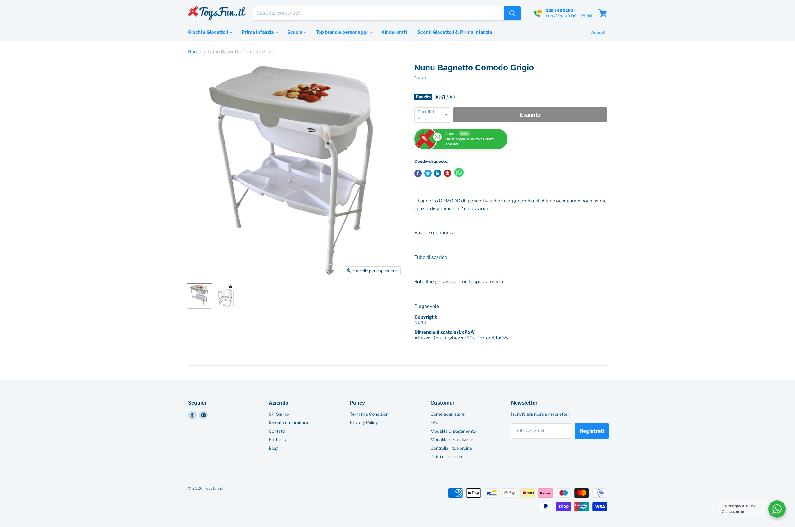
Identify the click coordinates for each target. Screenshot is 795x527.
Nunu (420, 77)
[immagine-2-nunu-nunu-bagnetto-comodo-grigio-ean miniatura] (226, 296)
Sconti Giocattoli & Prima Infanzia (454, 32)
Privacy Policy (364, 422)
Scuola (295, 32)
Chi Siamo (279, 414)
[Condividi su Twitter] (428, 173)
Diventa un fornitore (288, 422)
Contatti (277, 431)
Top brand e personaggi (342, 32)
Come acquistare (447, 414)
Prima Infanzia (258, 32)
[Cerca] (512, 13)
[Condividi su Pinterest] (447, 173)
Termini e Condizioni (369, 414)
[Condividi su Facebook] (418, 173)
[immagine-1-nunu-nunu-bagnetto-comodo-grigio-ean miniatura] (199, 296)
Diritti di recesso (446, 456)
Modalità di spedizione (452, 439)
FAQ (434, 422)
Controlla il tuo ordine (451, 448)
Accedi (598, 32)
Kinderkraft (394, 32)
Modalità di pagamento (453, 431)
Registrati (591, 431)
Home (194, 52)
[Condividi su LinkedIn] (437, 173)
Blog (273, 448)
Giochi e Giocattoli (208, 32)
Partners (277, 439)
